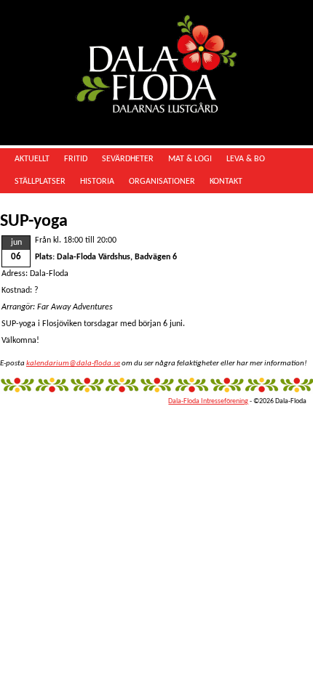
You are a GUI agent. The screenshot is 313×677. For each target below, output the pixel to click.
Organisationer (162, 181)
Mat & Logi (190, 159)
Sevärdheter (128, 159)
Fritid (75, 159)
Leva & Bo (245, 159)
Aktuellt (32, 159)
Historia (97, 181)
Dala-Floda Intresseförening (208, 401)
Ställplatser (40, 181)
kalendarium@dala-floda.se (73, 364)
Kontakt (226, 181)
